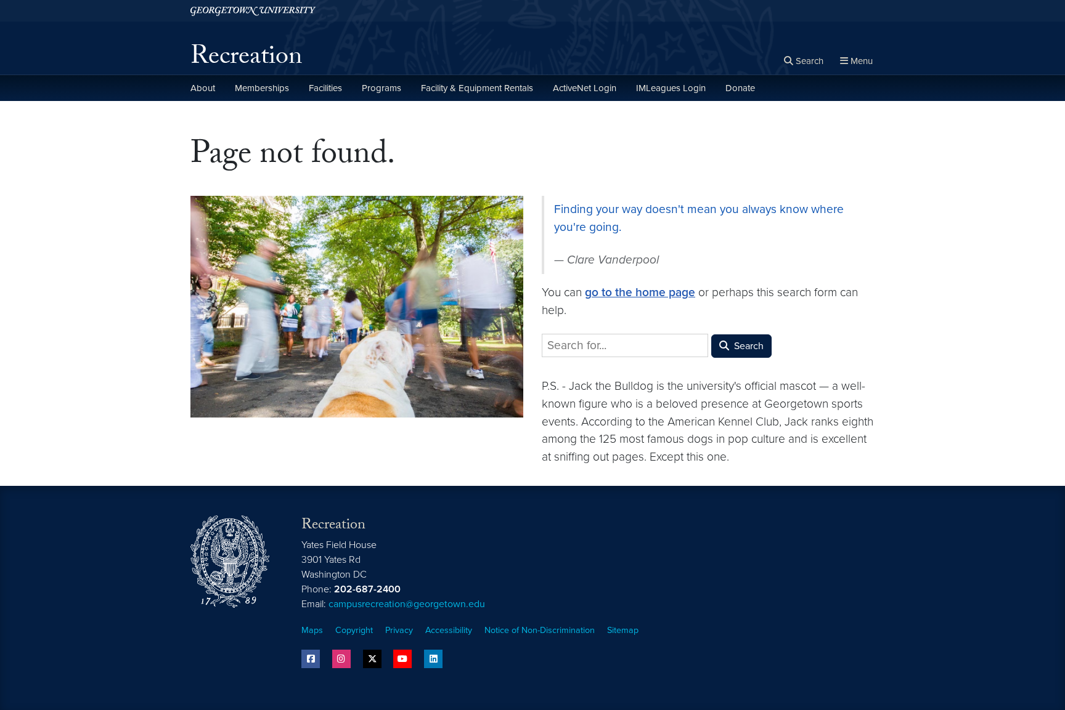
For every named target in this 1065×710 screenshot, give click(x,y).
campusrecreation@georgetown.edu (406, 604)
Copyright (354, 630)
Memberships (262, 88)
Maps (312, 630)
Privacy (399, 630)
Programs (381, 88)
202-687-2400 (367, 589)
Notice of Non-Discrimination (539, 630)
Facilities (325, 88)
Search (748, 346)
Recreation (246, 59)
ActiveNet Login (584, 88)
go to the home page (640, 292)
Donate (740, 88)
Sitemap (623, 630)
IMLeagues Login (671, 88)
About (202, 88)
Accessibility (448, 630)
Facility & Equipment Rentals (477, 88)
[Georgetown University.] (253, 11)
